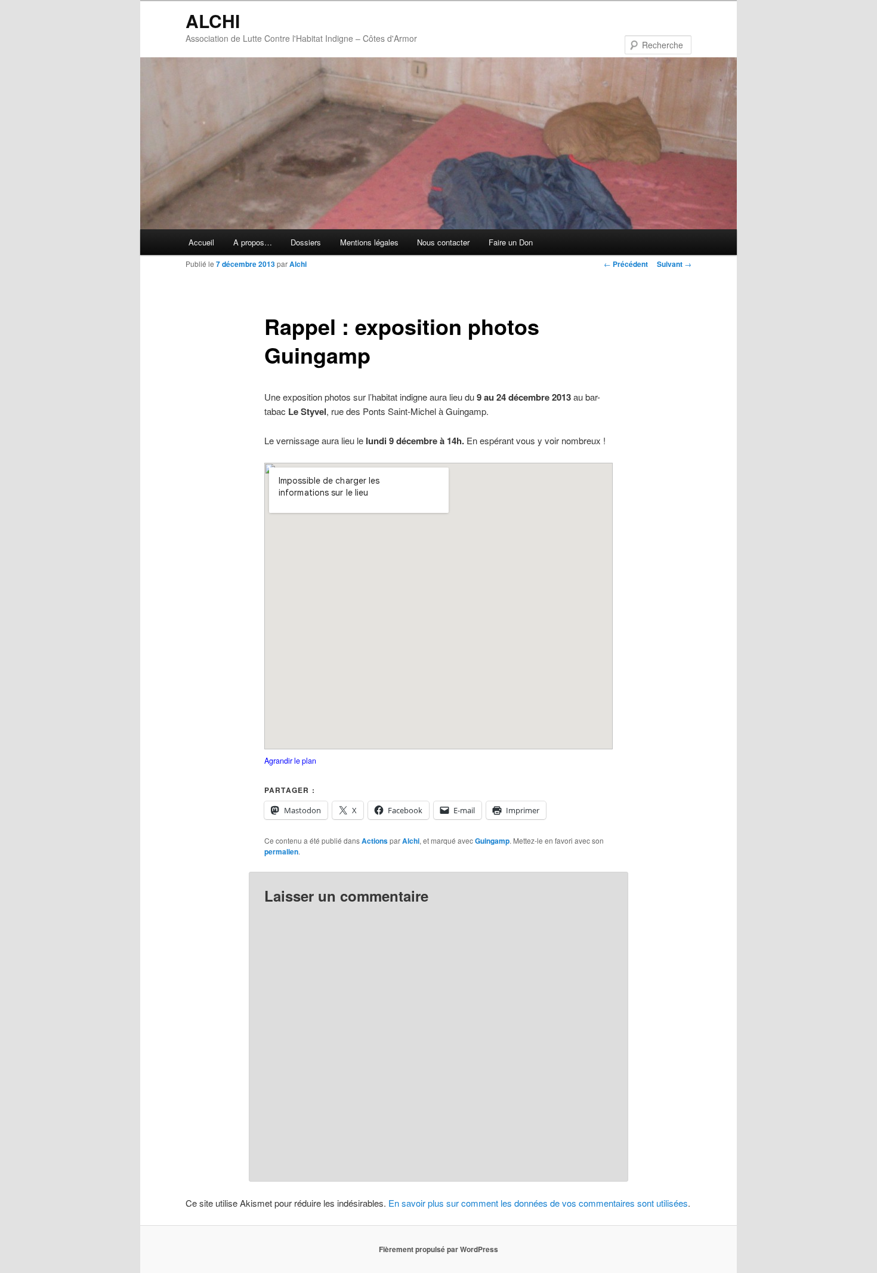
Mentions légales (369, 242)
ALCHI (213, 20)
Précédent (626, 264)
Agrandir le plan (290, 760)
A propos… (252, 242)
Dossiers (306, 242)
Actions (375, 840)
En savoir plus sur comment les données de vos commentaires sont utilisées (538, 1203)
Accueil (201, 242)
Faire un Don (511, 242)
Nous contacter (443, 242)
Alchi (298, 264)
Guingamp (492, 840)
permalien (281, 851)
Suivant (674, 264)
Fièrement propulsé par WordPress (438, 1249)
